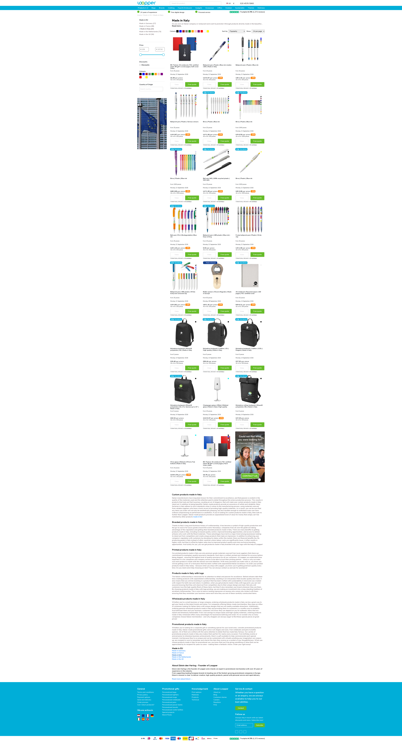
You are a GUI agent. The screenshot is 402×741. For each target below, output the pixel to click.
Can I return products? (145, 705)
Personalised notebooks (171, 700)
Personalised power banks (172, 705)
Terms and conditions (145, 692)
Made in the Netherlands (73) (150, 32)
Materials (195, 695)
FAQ (215, 705)
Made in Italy (158, 15)
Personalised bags (169, 692)
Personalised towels (170, 707)
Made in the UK (178, 659)
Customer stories (220, 697)
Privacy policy (142, 695)
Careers (216, 700)
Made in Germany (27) (147, 23)
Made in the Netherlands (181, 657)
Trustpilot (246, 12)
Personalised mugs (169, 697)
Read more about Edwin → (182, 679)
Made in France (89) (146, 26)
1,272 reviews (258, 12)
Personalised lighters (170, 695)
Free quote (192, 84)
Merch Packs (167, 715)
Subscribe (259, 725)
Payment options (143, 697)
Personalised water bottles (172, 710)
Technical (195, 700)
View (177, 84)
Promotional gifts (170, 688)
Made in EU (147, 15)
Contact (241, 708)
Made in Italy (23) (147, 29)
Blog (215, 695)
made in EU (197, 517)
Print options (196, 692)
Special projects (168, 712)
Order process (142, 702)
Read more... (177, 26)
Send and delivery (144, 700)
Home (139, 15)
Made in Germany (179, 651)
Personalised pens (169, 702)
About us (216, 692)
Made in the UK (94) (146, 34)
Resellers (217, 702)
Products (195, 697)
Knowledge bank (200, 688)
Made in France (178, 653)
